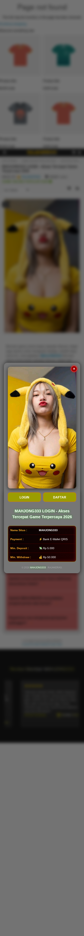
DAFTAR (59, 497)
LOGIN (24, 497)
